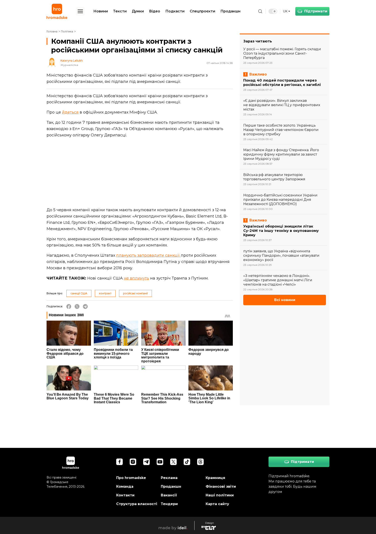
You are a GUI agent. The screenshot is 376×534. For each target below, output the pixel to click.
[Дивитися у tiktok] (187, 462)
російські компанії (135, 293)
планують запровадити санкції (148, 255)
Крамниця (215, 478)
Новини (100, 11)
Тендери (169, 504)
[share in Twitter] (77, 306)
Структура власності (136, 504)
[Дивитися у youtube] (160, 462)
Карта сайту (217, 504)
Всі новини (284, 300)
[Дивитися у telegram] (146, 462)
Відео (154, 11)
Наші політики (220, 495)
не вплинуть (136, 278)
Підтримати (315, 11)
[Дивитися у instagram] (133, 462)
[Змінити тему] (273, 11)
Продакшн (230, 11)
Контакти (125, 495)
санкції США (78, 293)
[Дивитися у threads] (200, 462)
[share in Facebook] (68, 306)
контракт (105, 293)
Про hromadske (131, 478)
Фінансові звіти (221, 486)
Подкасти (175, 11)
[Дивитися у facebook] (119, 462)
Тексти (120, 11)
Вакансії (169, 495)
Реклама (169, 478)
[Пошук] (260, 11)
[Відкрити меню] (80, 11)
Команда (124, 486)
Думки (138, 11)
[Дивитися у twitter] (173, 462)
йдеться (70, 112)
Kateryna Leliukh (71, 60)
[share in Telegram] (85, 306)
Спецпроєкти (202, 11)
